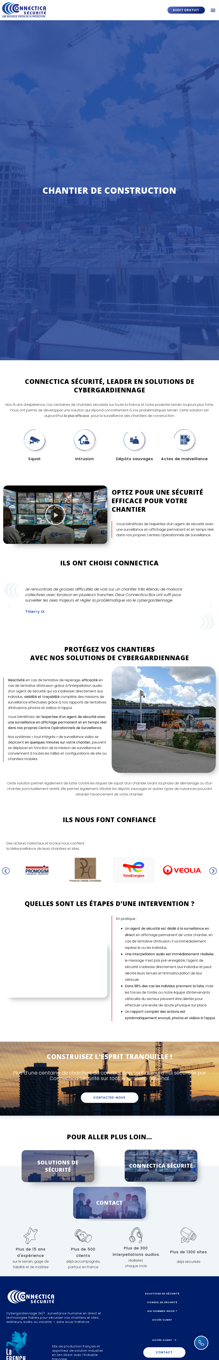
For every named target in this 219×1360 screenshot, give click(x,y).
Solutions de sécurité (162, 1293)
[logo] (39, 10)
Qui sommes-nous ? (162, 1311)
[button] (213, 10)
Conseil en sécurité (162, 1302)
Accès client (162, 1319)
